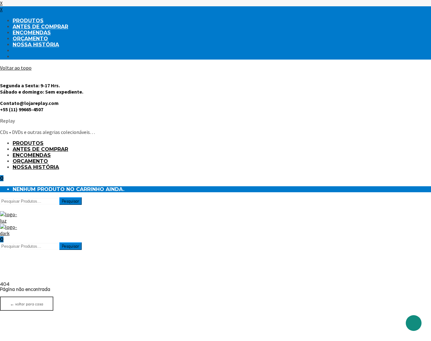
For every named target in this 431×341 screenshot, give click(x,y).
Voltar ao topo (16, 68)
